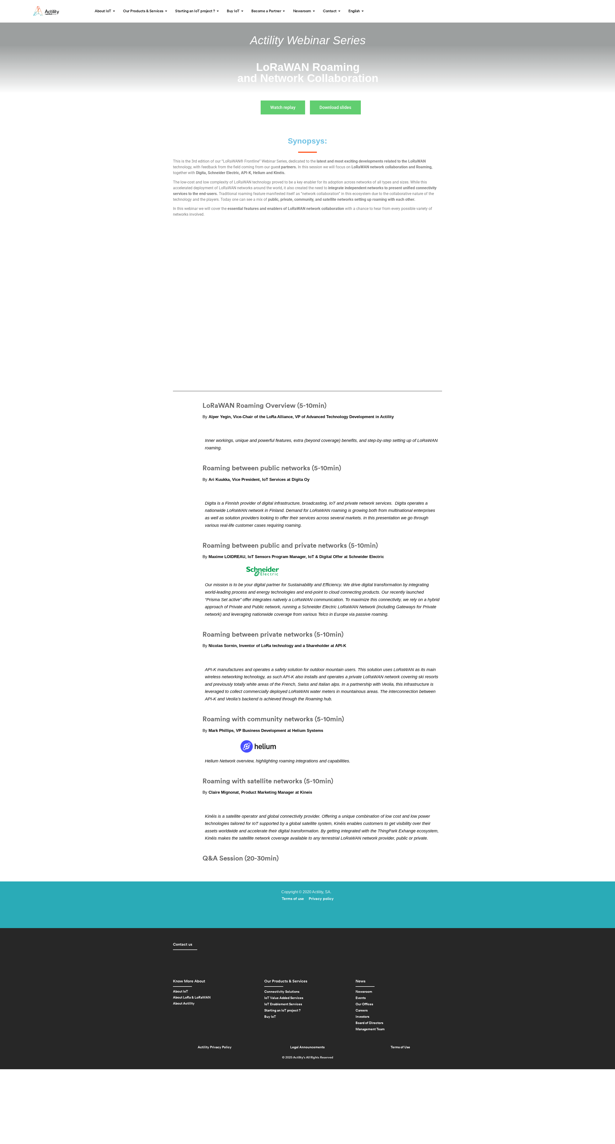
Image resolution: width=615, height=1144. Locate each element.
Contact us (182, 944)
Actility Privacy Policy (215, 1047)
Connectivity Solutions (281, 991)
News (360, 981)
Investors (362, 1016)
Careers (362, 1010)
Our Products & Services (285, 981)
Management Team (370, 1029)
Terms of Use (400, 1047)
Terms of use (293, 899)
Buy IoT (270, 1016)
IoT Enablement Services (283, 1004)
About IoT (180, 991)
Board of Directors (369, 1023)
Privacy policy (321, 899)
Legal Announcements (307, 1047)
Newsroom (364, 991)
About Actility (184, 1003)
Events (361, 998)
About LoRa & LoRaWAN (192, 997)
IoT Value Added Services (283, 998)
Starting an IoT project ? (282, 1010)
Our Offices (364, 1004)
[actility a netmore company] (46, 11)
